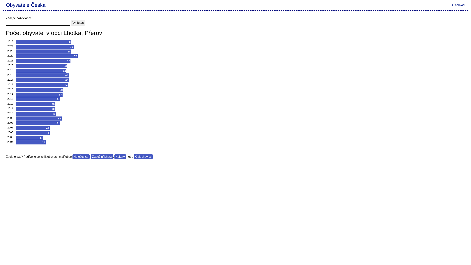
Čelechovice (143, 156)
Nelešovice (81, 156)
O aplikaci (458, 5)
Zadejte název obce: (19, 18)
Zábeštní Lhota (102, 156)
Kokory (120, 156)
